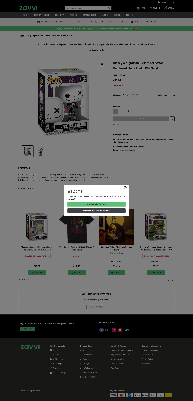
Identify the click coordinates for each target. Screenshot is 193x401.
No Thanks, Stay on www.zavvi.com (96, 210)
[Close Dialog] (125, 187)
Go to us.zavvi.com (96, 204)
